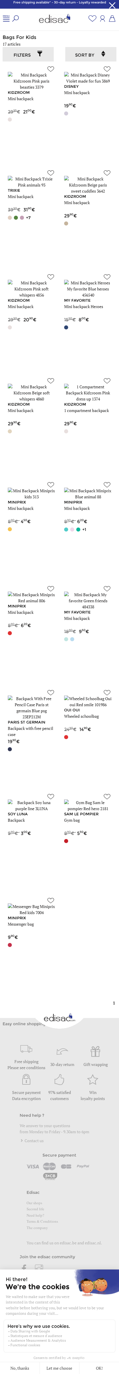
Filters (22, 55)
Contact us (34, 1140)
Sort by (84, 55)
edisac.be (68, 1243)
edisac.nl (93, 1243)
